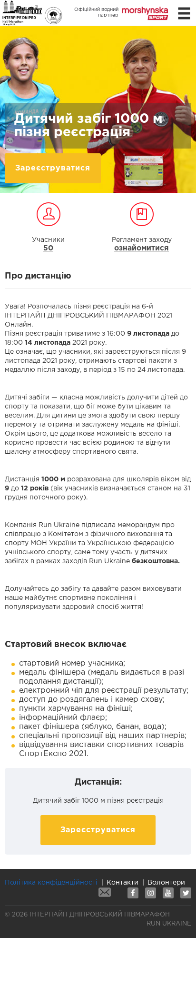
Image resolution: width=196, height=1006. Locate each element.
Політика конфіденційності (51, 883)
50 (48, 248)
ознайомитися (141, 248)
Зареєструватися (52, 168)
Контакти (122, 883)
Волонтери (166, 883)
